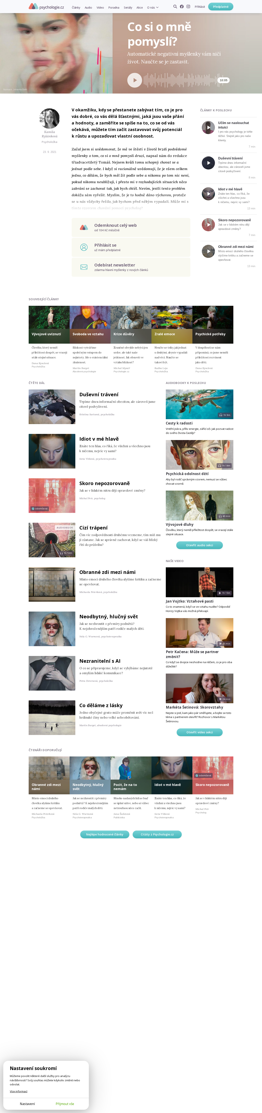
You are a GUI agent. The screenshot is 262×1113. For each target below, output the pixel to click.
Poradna (113, 7)
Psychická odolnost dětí (187, 473)
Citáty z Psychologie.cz (157, 834)
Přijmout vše (65, 1104)
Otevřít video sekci (199, 732)
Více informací (18, 1091)
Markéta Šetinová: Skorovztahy (194, 707)
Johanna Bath (20, 89)
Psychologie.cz (46, 6)
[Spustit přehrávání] (134, 80)
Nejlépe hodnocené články (104, 834)
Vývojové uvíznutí (46, 334)
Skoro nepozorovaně (234, 220)
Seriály (128, 7)
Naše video (175, 561)
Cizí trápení (93, 527)
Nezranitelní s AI (100, 660)
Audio (88, 7)
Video (100, 7)
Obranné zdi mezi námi (235, 246)
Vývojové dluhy (180, 524)
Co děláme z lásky (101, 705)
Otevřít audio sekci (199, 545)
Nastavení (27, 1104)
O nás (151, 7)
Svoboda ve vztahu (88, 334)
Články (76, 7)
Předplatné (220, 7)
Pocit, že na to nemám (125, 786)
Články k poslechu (216, 110)
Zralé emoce (165, 334)
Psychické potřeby (210, 334)
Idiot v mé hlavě (230, 189)
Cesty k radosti (179, 423)
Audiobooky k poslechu (186, 383)
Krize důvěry (124, 334)
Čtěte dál (37, 383)
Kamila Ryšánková (50, 134)
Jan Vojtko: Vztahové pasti (190, 601)
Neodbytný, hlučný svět (108, 616)
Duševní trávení (230, 158)
